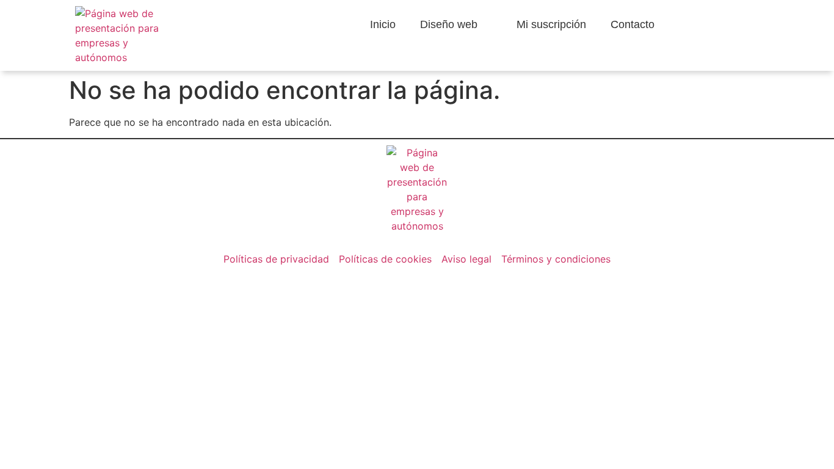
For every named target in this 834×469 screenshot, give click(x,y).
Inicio (383, 24)
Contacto (633, 24)
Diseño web (448, 24)
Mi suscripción (551, 24)
